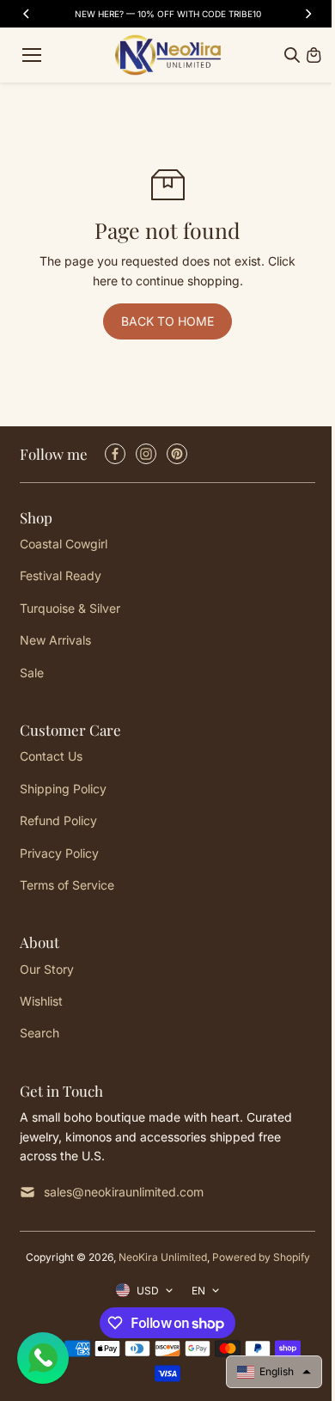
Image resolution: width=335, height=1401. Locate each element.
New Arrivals (55, 640)
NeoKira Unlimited (163, 1257)
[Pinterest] (177, 454)
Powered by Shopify (261, 1257)
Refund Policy (58, 820)
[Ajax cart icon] (313, 55)
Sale (32, 672)
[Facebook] (115, 454)
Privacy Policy (59, 853)
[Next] (308, 14)
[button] (274, 1371)
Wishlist (41, 1001)
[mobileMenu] (32, 55)
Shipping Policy (63, 788)
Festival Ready (60, 575)
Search (39, 1032)
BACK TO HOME (167, 321)
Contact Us (51, 756)
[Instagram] (146, 454)
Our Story (47, 969)
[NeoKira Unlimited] (168, 55)
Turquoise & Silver (70, 608)
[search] (292, 55)
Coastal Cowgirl (63, 543)
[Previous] (27, 14)
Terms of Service (67, 885)
